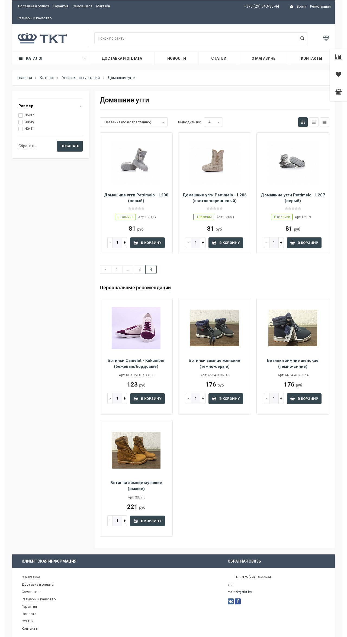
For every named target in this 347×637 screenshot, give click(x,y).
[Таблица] (324, 122)
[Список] (314, 122)
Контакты (311, 58)
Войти (302, 6)
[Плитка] (303, 122)
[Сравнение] (338, 57)
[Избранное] (338, 75)
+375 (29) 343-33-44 (261, 6)
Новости (176, 58)
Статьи (218, 58)
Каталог (34, 58)
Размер (25, 105)
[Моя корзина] (338, 92)
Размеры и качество (35, 18)
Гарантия (61, 6)
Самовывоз (82, 6)
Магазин (103, 6)
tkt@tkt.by (244, 592)
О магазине (263, 58)
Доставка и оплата (34, 6)
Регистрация (320, 6)
